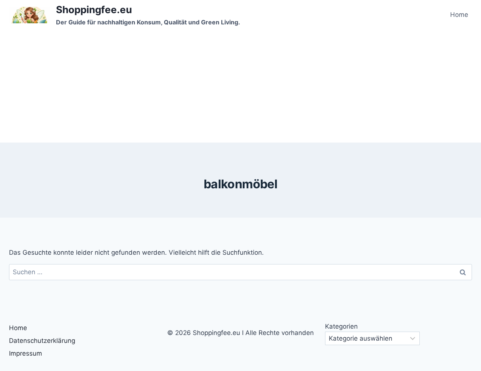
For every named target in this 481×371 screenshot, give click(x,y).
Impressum (25, 353)
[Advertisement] (240, 86)
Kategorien (341, 326)
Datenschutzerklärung (42, 340)
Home (459, 14)
